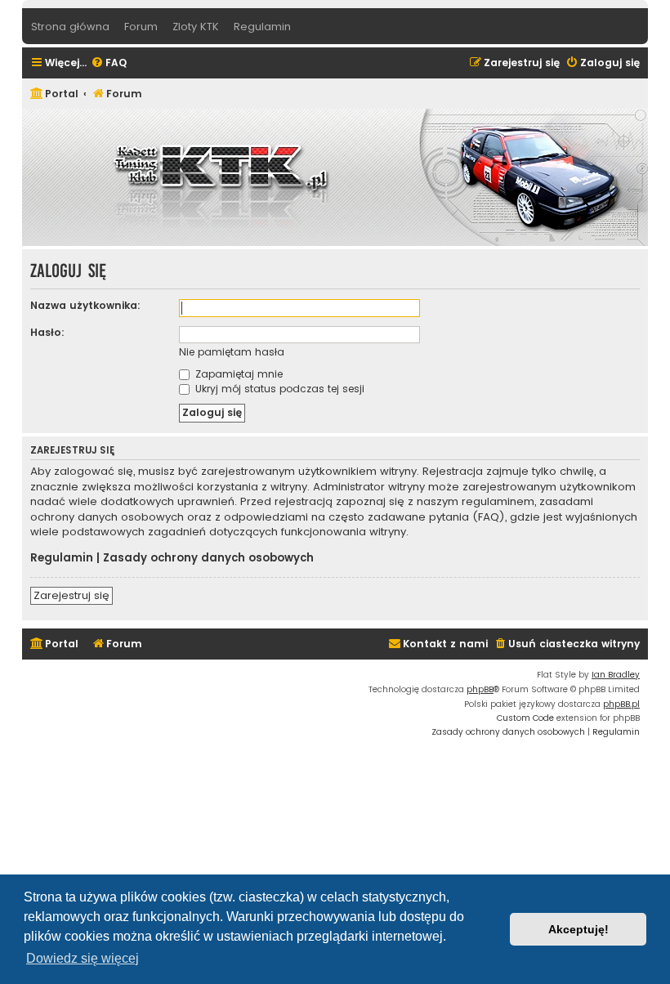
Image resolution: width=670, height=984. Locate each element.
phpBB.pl (621, 704)
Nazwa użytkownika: (85, 305)
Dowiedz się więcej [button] (82, 958)
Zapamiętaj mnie (237, 374)
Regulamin (61, 558)
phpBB (480, 689)
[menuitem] (109, 63)
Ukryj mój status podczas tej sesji (278, 389)
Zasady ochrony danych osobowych (208, 558)
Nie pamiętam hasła (231, 352)
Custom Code (525, 718)
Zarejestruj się (71, 595)
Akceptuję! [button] (578, 929)
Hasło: (47, 332)
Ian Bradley (616, 675)
